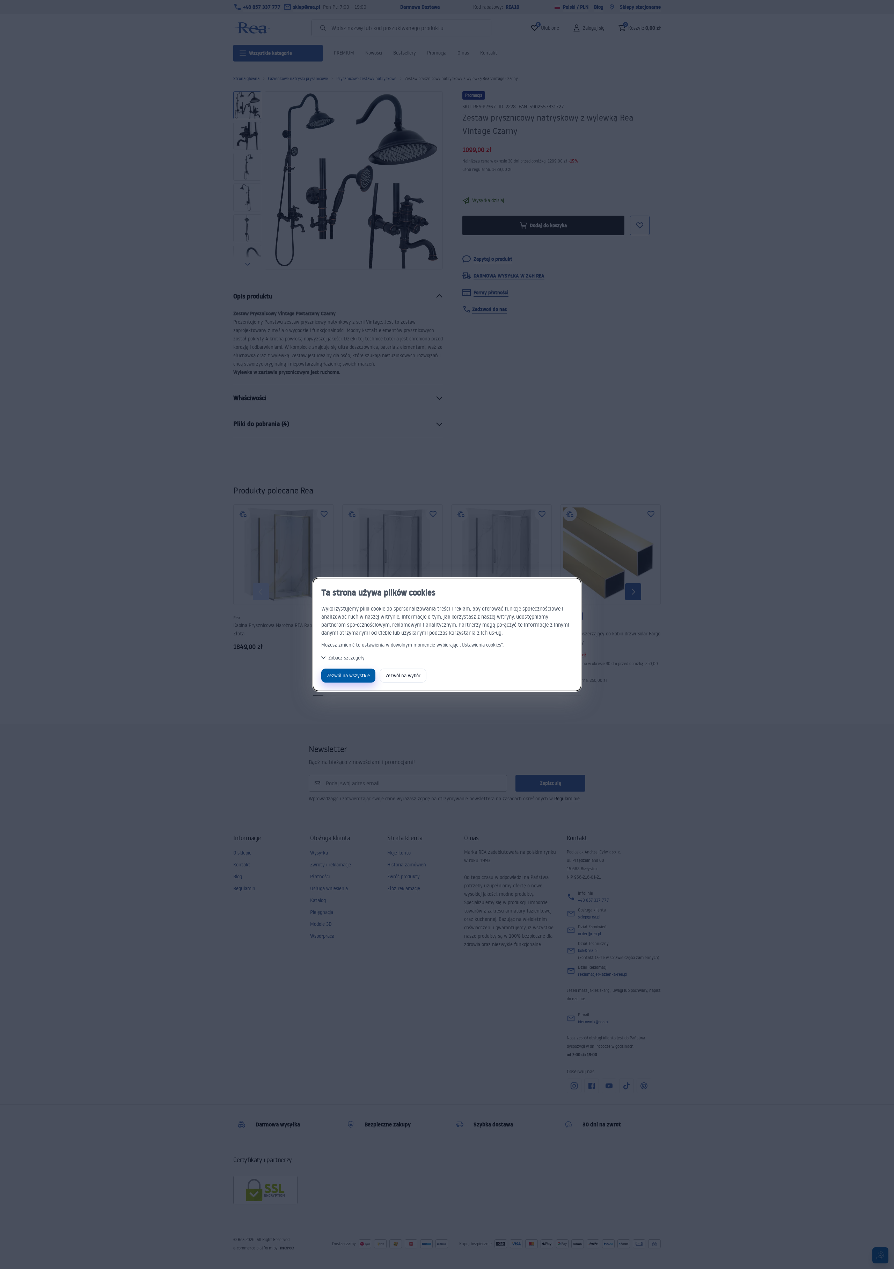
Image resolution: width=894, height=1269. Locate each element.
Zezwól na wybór (403, 675)
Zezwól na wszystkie (348, 675)
